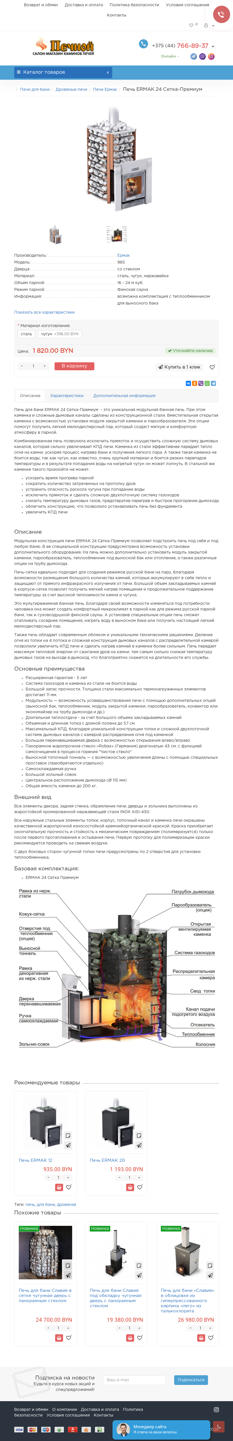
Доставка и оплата (84, 5)
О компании (64, 1409)
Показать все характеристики (44, 312)
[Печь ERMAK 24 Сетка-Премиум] (116, 159)
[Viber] (200, 383)
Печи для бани (35, 89)
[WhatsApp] (207, 383)
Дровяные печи (71, 89)
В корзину (74, 366)
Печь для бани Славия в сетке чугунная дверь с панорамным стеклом (45, 1296)
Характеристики (67, 396)
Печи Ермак (105, 89)
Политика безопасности (134, 5)
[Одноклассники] (194, 383)
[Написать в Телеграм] (193, 56)
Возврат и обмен (41, 5)
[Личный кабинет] (210, 25)
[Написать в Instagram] (211, 56)
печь (30, 1204)
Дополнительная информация (124, 396)
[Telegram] (213, 383)
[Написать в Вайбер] (202, 56)
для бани (46, 1204)
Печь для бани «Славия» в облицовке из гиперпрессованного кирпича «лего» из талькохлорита (187, 1301)
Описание (30, 396)
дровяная (66, 1204)
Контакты (116, 15)
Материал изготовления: (45, 326)
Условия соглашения (187, 5)
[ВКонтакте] (188, 383)
